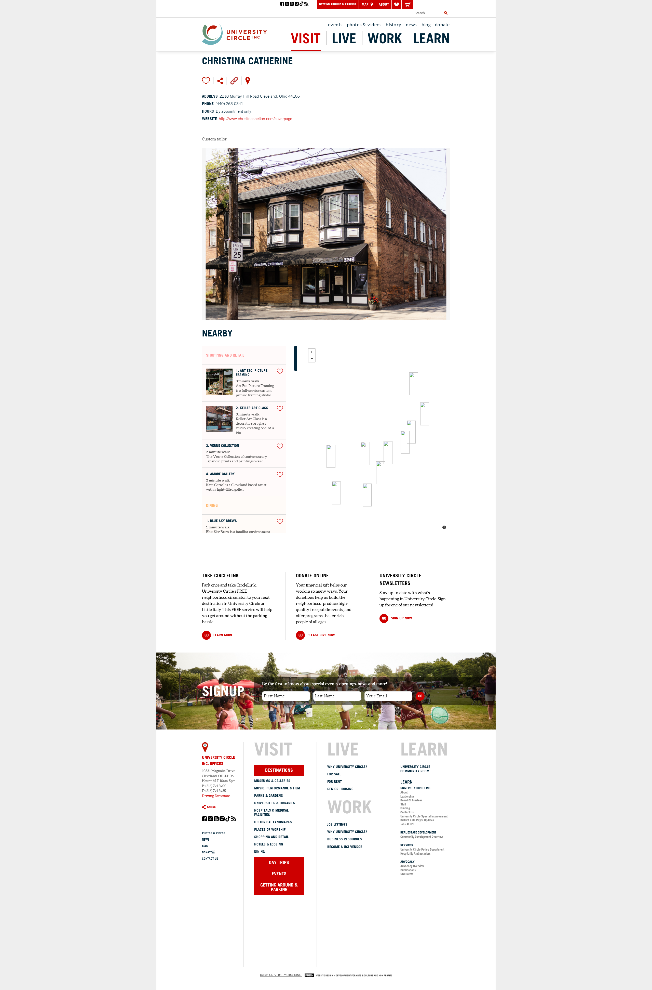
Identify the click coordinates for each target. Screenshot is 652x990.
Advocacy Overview (412, 866)
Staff (403, 804)
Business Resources (344, 839)
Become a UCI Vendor (344, 846)
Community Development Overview (421, 837)
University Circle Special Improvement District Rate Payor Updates (423, 818)
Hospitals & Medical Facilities (271, 812)
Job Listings (337, 824)
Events (335, 24)
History (394, 24)
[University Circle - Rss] (306, 4)
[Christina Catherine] (336, 492)
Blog (426, 24)
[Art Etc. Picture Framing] (413, 383)
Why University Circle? (347, 766)
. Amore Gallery (220, 474)
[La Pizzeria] (365, 453)
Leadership (407, 796)
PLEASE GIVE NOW (316, 635)
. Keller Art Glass (252, 408)
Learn (431, 38)
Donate (442, 24)
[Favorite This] (280, 371)
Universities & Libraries (274, 803)
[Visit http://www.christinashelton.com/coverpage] (234, 80)
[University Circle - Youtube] (292, 4)
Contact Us (210, 858)
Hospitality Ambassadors (415, 853)
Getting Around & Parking (337, 4)
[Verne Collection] (367, 495)
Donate (208, 852)
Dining (259, 851)
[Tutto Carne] (388, 452)
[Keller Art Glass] (424, 413)
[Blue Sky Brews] (380, 472)
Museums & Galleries (272, 780)
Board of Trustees (411, 800)
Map (366, 4)
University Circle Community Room (415, 768)
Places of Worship (270, 829)
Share (211, 807)
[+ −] (377, 439)
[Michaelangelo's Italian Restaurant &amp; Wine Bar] (331, 456)
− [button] (311, 358)
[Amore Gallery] (405, 442)
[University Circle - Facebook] (282, 4)
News (411, 24)
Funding (405, 808)
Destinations (279, 770)
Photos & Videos (364, 24)
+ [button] (311, 352)
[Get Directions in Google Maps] (247, 80)
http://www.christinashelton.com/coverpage (255, 118)
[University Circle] (234, 33)
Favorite (206, 80)
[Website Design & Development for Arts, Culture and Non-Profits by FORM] (347, 974)
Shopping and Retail (271, 837)
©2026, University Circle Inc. (281, 974)
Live (344, 38)
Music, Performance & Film (277, 788)
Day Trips (279, 862)
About (384, 4)
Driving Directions (216, 796)
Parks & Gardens (268, 795)
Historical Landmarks (273, 822)
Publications (408, 870)
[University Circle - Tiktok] (302, 4)
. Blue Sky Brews (221, 521)
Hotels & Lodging (268, 844)
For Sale (334, 774)
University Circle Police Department (422, 849)
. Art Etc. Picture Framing (251, 373)
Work (385, 38)
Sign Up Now (397, 618)
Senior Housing (340, 789)
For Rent (334, 781)
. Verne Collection (222, 446)
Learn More (219, 635)
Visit (306, 38)
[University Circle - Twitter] (287, 4)
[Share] (220, 80)
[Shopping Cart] (407, 4)
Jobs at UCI (407, 824)
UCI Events (406, 874)
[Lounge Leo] (411, 432)
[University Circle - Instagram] (297, 4)
